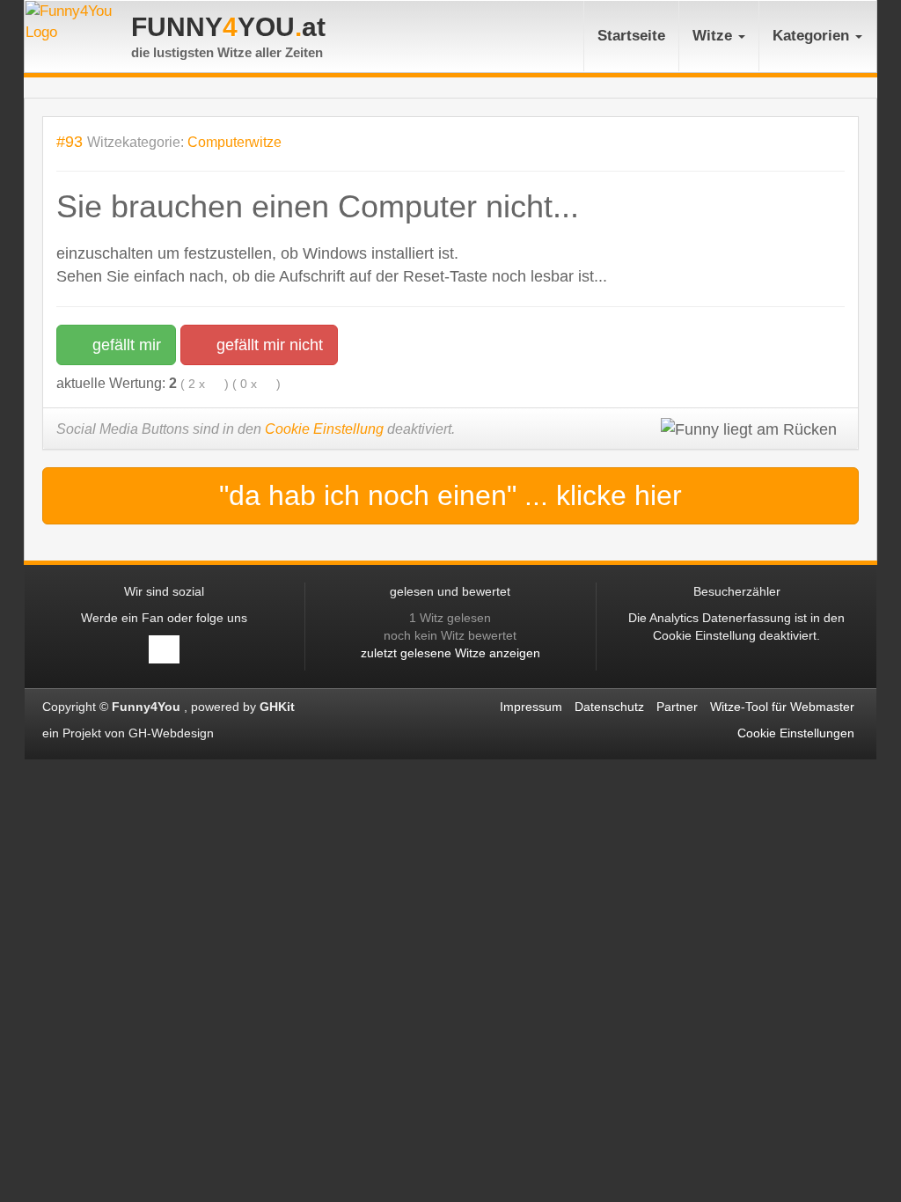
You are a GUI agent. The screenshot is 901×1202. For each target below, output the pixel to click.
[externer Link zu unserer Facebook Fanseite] (164, 649)
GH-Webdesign (172, 733)
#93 (69, 141)
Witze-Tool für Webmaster (782, 707)
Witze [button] (714, 35)
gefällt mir (124, 345)
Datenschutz (609, 707)
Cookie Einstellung (324, 428)
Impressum (531, 707)
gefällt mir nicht (267, 345)
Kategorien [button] (813, 35)
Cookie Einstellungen (795, 733)
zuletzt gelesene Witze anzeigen (450, 653)
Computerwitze (234, 142)
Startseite (631, 35)
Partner (677, 707)
